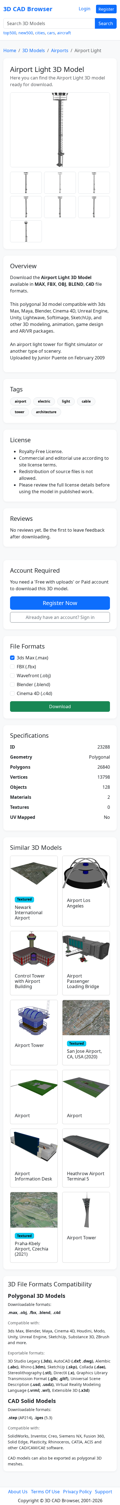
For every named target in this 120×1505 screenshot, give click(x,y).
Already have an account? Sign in (60, 617)
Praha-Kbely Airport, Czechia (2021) (31, 1248)
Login (84, 9)
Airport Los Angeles (78, 903)
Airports (59, 50)
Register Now (60, 603)
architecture (46, 412)
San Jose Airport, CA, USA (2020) (84, 1053)
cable (86, 401)
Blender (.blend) (33, 684)
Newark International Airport (28, 912)
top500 (9, 32)
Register (106, 9)
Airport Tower (29, 1045)
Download (60, 706)
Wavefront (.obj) (34, 675)
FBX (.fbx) (26, 667)
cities (40, 32)
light (66, 401)
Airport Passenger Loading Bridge (83, 981)
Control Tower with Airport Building (30, 981)
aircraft (64, 32)
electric (44, 401)
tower (19, 412)
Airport (22, 1115)
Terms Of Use (45, 1492)
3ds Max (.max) (32, 658)
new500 (25, 32)
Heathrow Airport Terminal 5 (85, 1176)
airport (20, 401)
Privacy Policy (77, 1492)
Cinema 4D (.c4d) (34, 693)
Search (106, 23)
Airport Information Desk (33, 1176)
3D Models (33, 50)
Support (103, 1492)
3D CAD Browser (27, 9)
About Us (18, 1492)
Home (9, 50)
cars (51, 32)
